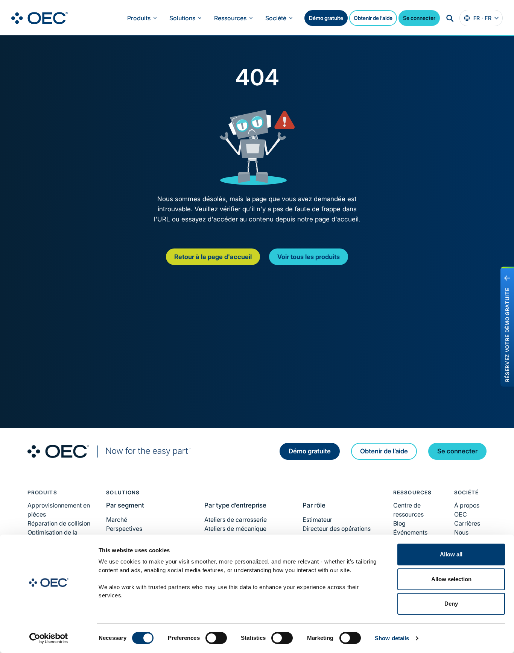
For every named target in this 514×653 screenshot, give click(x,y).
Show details (392, 638)
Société (275, 18)
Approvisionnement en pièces (58, 509)
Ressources (230, 18)
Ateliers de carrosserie (235, 519)
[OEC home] (109, 451)
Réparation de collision (58, 523)
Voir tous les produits (308, 257)
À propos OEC (466, 509)
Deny (451, 603)
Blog (399, 523)
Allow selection (451, 579)
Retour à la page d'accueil (213, 257)
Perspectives (124, 528)
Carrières (467, 523)
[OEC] (39, 18)
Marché (116, 519)
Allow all (451, 554)
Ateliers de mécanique (235, 528)
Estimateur (317, 519)
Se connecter (419, 18)
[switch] (216, 638)
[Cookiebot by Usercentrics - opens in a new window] (49, 638)
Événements (410, 532)
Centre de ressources (408, 509)
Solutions (182, 18)
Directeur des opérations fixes (337, 533)
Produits (139, 18)
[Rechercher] (449, 18)
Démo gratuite (326, 18)
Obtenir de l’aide (373, 18)
